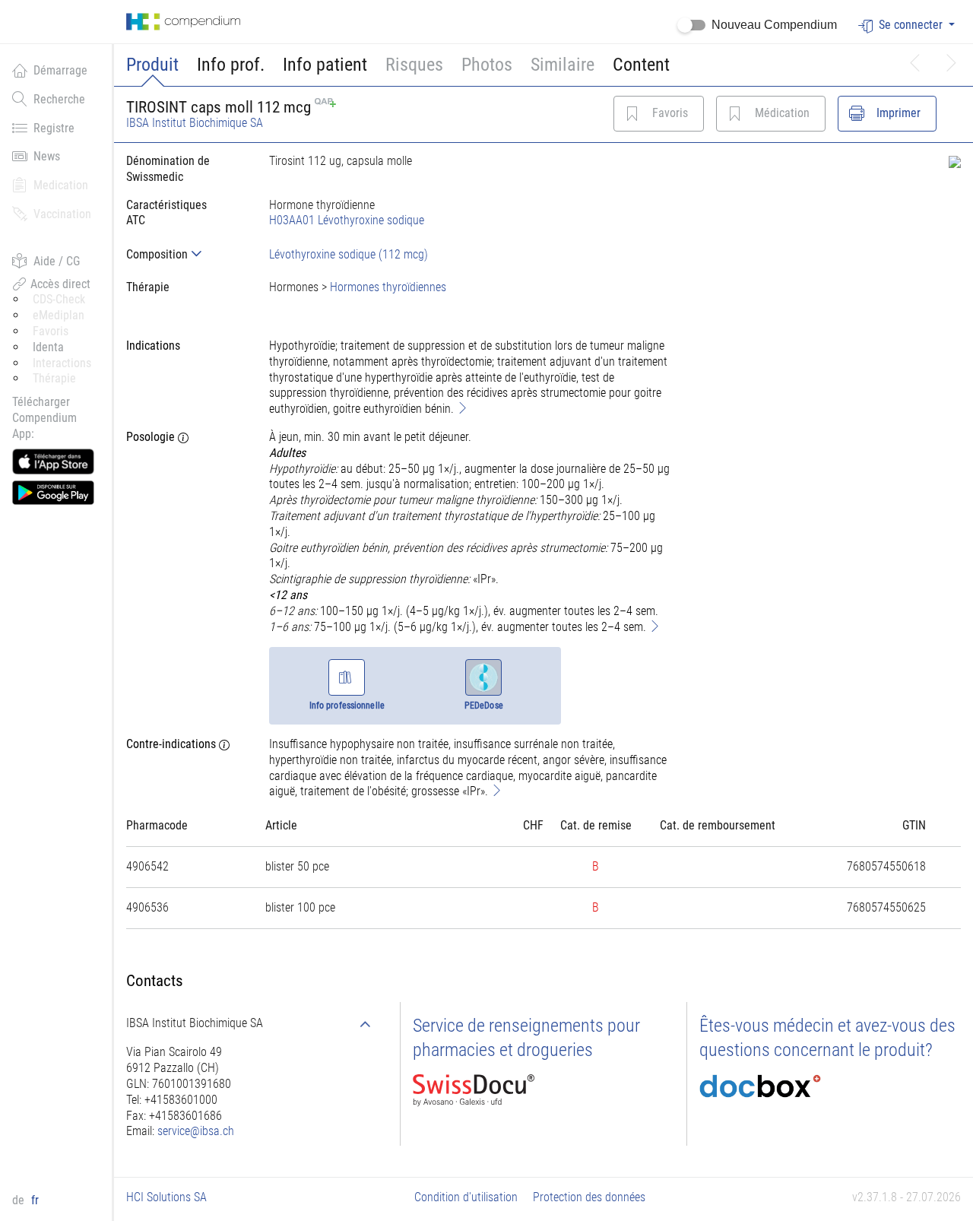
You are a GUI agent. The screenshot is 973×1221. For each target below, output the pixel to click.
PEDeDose (483, 705)
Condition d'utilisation (466, 1197)
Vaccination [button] (62, 214)
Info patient (325, 64)
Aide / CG (56, 261)
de (19, 1200)
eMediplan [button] (58, 315)
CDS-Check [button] (59, 299)
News (46, 156)
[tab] (185, 254)
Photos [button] (486, 64)
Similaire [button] (562, 64)
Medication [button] (60, 185)
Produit (152, 64)
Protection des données (589, 1197)
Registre (53, 128)
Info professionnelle (347, 705)
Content (641, 64)
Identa (48, 347)
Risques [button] (414, 64)
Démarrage (60, 70)
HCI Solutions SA (166, 1197)
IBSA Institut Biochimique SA (194, 123)
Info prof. (231, 64)
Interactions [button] (62, 363)
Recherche (59, 99)
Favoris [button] (50, 331)
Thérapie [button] (54, 378)
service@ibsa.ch (195, 1131)
